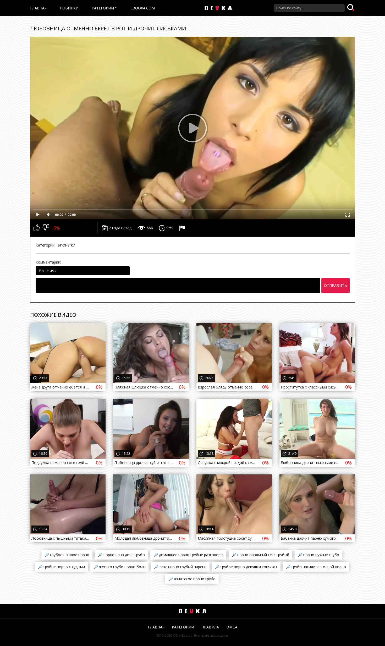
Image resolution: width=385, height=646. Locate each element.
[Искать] (351, 8)
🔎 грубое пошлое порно (67, 554)
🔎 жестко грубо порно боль (119, 566)
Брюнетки (66, 245)
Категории (103, 8)
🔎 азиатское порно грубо (192, 578)
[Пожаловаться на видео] (182, 228)
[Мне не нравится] (46, 228)
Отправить (335, 285)
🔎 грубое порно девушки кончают (246, 566)
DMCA (231, 627)
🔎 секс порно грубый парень (180, 566)
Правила (210, 627)
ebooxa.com (142, 8)
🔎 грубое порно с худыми (61, 566)
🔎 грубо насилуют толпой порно (316, 566)
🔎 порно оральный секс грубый (260, 554)
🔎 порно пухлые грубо (318, 554)
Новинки (69, 8)
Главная (38, 8)
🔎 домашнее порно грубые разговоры (188, 554)
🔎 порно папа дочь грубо (121, 554)
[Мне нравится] (36, 228)
